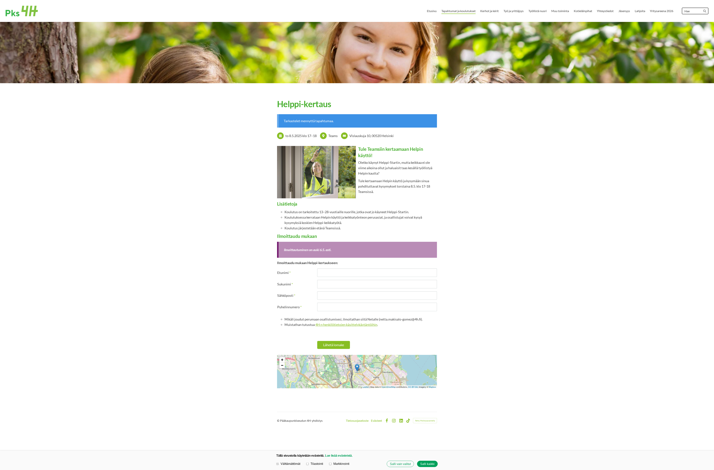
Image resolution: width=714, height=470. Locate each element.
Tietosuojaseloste (357, 420)
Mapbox (432, 386)
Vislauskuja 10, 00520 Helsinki (371, 136)
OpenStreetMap (388, 386)
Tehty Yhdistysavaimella (425, 420)
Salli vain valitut (400, 464)
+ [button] (282, 359)
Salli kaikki (427, 464)
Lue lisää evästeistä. (339, 455)
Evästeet (376, 420)
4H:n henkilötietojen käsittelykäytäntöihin (346, 325)
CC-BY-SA (413, 386)
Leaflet (366, 386)
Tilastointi (317, 463)
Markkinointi (341, 463)
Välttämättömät (290, 463)
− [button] (282, 365)
